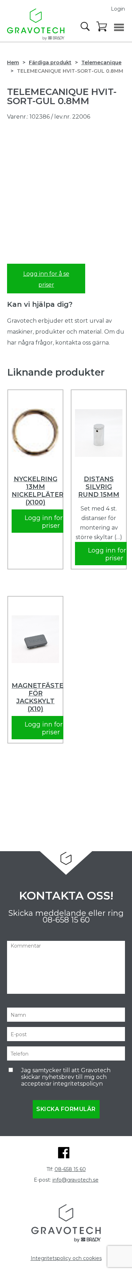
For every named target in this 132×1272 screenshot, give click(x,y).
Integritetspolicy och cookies (66, 1258)
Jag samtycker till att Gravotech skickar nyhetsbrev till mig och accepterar (66, 1077)
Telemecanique (101, 62)
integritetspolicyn (78, 1083)
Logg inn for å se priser (46, 279)
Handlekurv (102, 27)
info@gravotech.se (75, 1180)
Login (118, 9)
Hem (13, 62)
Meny (119, 27)
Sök (86, 26)
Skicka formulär (66, 1109)
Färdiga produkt (50, 62)
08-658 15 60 (66, 920)
